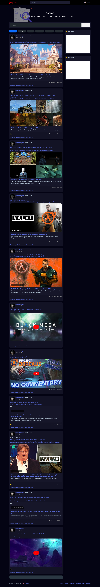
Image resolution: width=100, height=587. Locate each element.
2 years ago (17, 196)
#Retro (20, 147)
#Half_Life (34, 255)
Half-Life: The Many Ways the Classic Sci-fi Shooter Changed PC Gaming (33, 289)
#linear (29, 41)
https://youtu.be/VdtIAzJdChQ (18, 311)
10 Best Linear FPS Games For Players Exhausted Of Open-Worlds (30, 75)
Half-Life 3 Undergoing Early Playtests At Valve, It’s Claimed (29, 234)
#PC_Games (45, 497)
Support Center (80, 583)
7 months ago (18, 37)
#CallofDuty (13, 97)
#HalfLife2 (40, 356)
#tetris (23, 149)
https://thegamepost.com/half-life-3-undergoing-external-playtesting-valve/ (32, 202)
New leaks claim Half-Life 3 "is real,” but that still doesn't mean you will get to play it (35, 512)
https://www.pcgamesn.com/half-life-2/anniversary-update (26, 404)
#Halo (53, 95)
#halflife (59, 41)
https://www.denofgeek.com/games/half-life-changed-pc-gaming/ (29, 256)
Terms (61, 583)
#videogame (18, 402)
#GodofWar (36, 147)
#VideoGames (14, 41)
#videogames (17, 95)
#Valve (12, 439)
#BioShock (39, 41)
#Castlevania (43, 147)
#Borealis (34, 356)
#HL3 (19, 497)
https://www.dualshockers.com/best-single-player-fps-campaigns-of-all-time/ (32, 98)
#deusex (25, 147)
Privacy (66, 583)
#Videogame (33, 439)
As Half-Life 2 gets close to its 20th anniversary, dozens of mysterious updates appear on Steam (35, 415)
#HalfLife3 (23, 497)
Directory (88, 583)
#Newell (17, 439)
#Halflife (30, 147)
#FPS (20, 41)
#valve (26, 200)
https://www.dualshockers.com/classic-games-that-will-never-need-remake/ (31, 150)
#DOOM (33, 41)
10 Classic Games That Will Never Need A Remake (26, 180)
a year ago (17, 91)
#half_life (42, 533)
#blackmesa (16, 309)
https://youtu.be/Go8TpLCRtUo (19, 357)
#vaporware (27, 533)
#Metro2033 (45, 41)
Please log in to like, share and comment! (21, 85)
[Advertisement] (78, 44)
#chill (32, 533)
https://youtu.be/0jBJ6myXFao (18, 537)
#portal (50, 147)
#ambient (21, 533)
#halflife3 (21, 200)
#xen (11, 309)
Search (85, 25)
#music (15, 533)
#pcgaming (44, 255)
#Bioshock (37, 95)
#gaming (24, 41)
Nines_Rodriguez (20, 36)
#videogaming (22, 255)
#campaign (43, 95)
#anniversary (34, 402)
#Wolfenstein (53, 41)
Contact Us (72, 583)
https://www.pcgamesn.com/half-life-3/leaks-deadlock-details (27, 501)
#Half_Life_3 (13, 497)
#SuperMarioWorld (15, 149)
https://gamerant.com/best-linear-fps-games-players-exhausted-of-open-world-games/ (35, 42)
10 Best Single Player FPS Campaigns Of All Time (25, 128)
